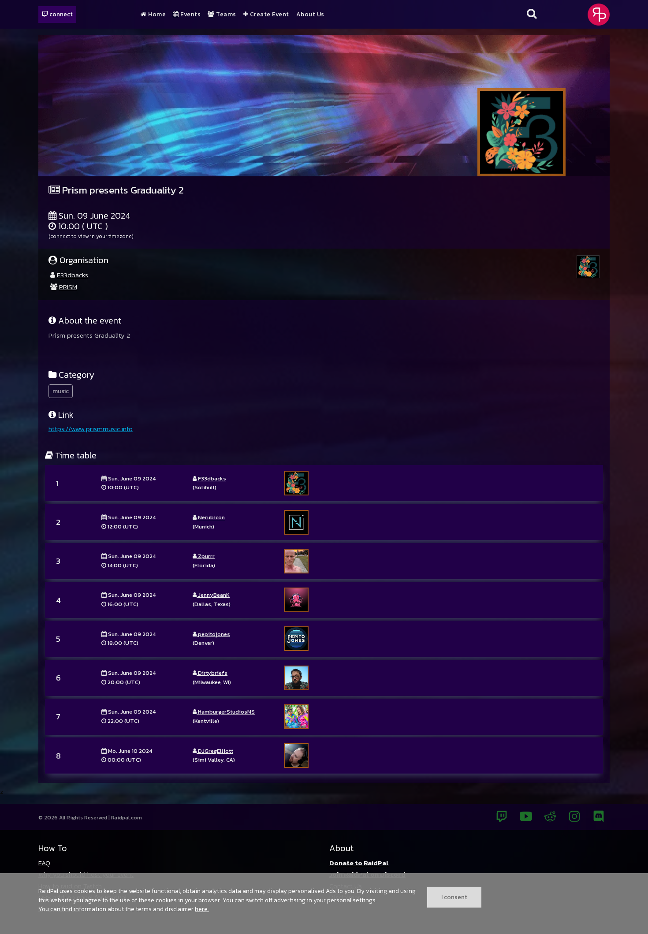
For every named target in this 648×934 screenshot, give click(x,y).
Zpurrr (206, 556)
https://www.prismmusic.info (90, 429)
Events (190, 15)
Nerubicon (211, 517)
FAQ (44, 863)
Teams (225, 15)
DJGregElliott (215, 751)
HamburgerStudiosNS (226, 711)
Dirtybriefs (212, 673)
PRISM (68, 287)
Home (156, 15)
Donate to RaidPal (359, 863)
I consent (454, 897)
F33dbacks (72, 275)
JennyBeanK (213, 595)
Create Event (268, 15)
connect (60, 14)
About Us (310, 15)
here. (202, 908)
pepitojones (213, 634)
